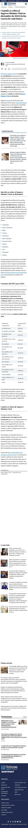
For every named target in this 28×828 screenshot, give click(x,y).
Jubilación (17, 785)
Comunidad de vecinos (21, 787)
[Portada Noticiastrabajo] (14, 768)
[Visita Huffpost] (26, 4)
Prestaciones (4, 474)
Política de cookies (6, 807)
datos (8, 100)
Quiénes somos (5, 803)
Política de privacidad (7, 812)
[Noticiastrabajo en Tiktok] (15, 821)
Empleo (3, 782)
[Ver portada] (10, 3)
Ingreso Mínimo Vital (9, 74)
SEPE (16, 792)
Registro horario (19, 1)
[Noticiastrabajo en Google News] (20, 821)
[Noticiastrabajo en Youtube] (18, 821)
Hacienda (3, 795)
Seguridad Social (21, 103)
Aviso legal (4, 810)
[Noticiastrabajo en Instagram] (13, 821)
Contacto (3, 814)
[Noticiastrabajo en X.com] (10, 821)
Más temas (18, 794)
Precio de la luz (11, 1)
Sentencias (4, 785)
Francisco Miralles (10, 62)
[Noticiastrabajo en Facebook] (8, 821)
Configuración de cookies (7, 805)
